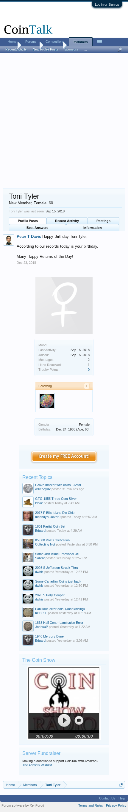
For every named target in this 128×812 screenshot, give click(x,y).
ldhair (39, 503)
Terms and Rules (90, 805)
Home (12, 41)
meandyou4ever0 (47, 517)
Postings (103, 221)
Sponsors (71, 49)
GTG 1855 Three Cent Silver (56, 498)
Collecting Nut (45, 544)
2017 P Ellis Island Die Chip (54, 512)
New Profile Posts (45, 49)
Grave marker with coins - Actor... (59, 485)
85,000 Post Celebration (52, 540)
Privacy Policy (116, 805)
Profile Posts (28, 221)
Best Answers (37, 227)
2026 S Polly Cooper (50, 595)
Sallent (40, 558)
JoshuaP (41, 627)
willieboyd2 (43, 489)
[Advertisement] (64, 121)
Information (92, 227)
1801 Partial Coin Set (50, 526)
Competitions (55, 41)
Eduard (40, 530)
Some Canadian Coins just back (58, 581)
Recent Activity (67, 221)
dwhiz (39, 572)
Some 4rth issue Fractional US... (58, 554)
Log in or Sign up (107, 4)
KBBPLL (41, 613)
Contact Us (107, 798)
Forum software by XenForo (22, 805)
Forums (31, 41)
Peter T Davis (29, 236)
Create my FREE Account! (64, 456)
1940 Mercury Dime (49, 636)
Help (121, 798)
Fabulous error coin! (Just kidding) (60, 609)
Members (81, 42)
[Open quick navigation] (121, 785)
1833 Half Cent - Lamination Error (59, 622)
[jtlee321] (47, 401)
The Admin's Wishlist (37, 765)
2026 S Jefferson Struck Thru (56, 567)
